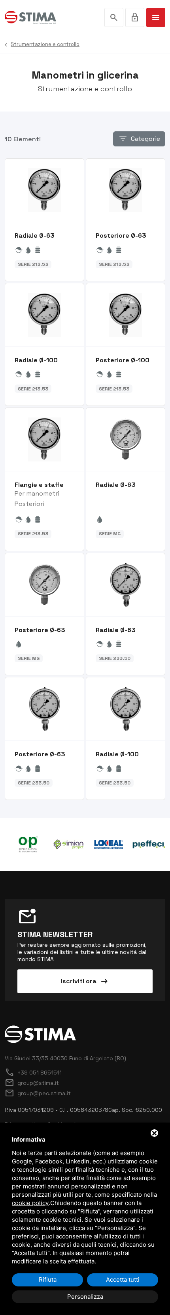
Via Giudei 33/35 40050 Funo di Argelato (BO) (65, 1058)
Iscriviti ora (85, 981)
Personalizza (85, 1296)
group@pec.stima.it (38, 1093)
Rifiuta (48, 1279)
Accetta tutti (123, 1279)
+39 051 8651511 (33, 1072)
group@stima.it (32, 1083)
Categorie (139, 138)
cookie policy (30, 1203)
